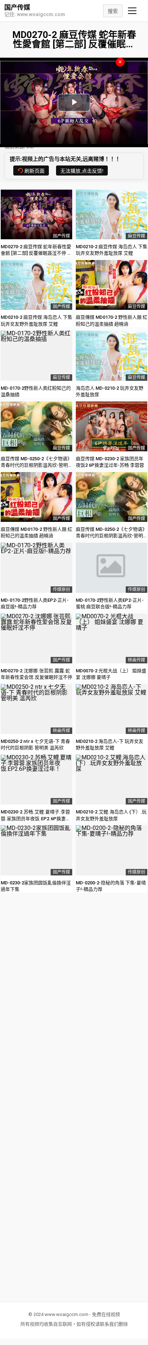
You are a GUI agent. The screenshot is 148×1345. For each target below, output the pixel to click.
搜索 (113, 11)
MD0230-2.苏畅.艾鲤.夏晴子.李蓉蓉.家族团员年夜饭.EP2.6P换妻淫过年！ (35, 818)
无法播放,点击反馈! (81, 171)
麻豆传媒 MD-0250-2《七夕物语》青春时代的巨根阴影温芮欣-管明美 (36, 465)
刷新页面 (34, 171)
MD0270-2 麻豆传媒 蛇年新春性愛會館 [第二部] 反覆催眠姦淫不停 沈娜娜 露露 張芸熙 (36, 253)
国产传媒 (17, 7)
